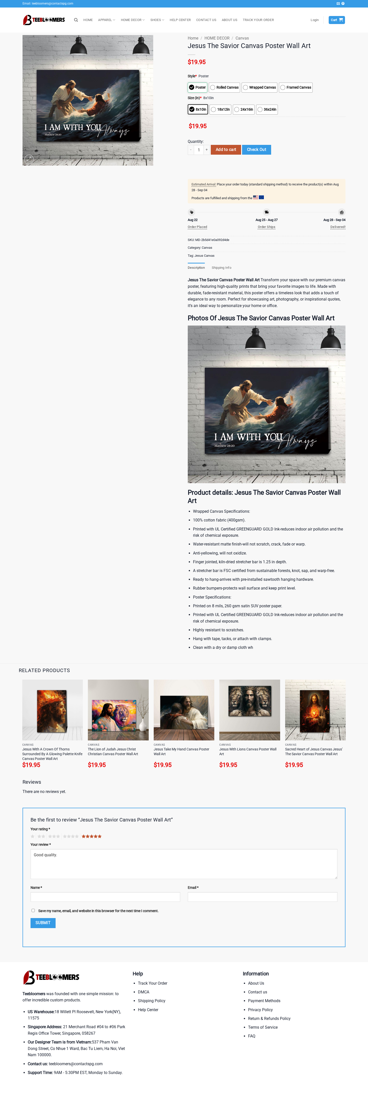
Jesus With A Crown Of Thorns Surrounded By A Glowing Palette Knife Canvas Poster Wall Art (52, 754)
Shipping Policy (151, 1000)
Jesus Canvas (205, 255)
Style (192, 76)
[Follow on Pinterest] (342, 4)
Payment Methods (264, 1000)
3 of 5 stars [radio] (53, 836)
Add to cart (226, 149)
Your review (41, 845)
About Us (256, 983)
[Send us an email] (338, 4)
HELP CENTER (180, 20)
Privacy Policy (260, 1009)
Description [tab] (196, 267)
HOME (88, 20)
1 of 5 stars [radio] (32, 836)
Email (193, 888)
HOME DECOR (131, 20)
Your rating (40, 829)
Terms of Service (263, 1027)
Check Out (256, 149)
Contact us (257, 992)
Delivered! (337, 227)
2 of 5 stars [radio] (40, 836)
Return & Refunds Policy (269, 1018)
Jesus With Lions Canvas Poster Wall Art (247, 751)
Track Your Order (152, 983)
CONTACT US (206, 20)
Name (36, 888)
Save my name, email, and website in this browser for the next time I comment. (98, 911)
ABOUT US (229, 20)
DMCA (143, 992)
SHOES (155, 20)
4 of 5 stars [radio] (70, 836)
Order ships (266, 227)
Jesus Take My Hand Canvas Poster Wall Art (181, 751)
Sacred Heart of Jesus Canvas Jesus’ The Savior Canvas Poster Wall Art (314, 751)
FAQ (251, 1036)
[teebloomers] (45, 20)
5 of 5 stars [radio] (91, 836)
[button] (315, 20)
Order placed (197, 227)
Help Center (148, 1009)
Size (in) (195, 98)
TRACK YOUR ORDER (258, 20)
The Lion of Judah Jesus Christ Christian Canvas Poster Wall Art (113, 751)
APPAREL (105, 20)
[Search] (76, 20)
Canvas (242, 38)
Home (193, 38)
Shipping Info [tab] (221, 267)
